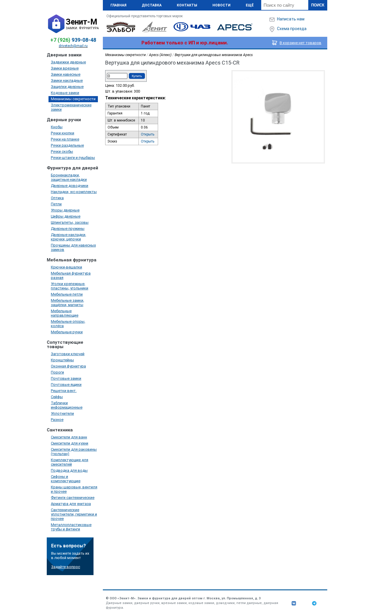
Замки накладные (67, 80)
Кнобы (57, 127)
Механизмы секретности (73, 99)
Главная (118, 5)
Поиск (317, 5)
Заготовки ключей (67, 354)
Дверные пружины (67, 228)
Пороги (57, 372)
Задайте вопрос (65, 567)
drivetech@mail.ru (73, 46)
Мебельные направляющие (64, 313)
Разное (57, 419)
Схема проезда (292, 28)
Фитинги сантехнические (72, 497)
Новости (221, 5)
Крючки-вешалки (66, 267)
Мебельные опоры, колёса (68, 323)
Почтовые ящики (66, 384)
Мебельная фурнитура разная (71, 275)
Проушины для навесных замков (73, 247)
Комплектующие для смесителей (69, 462)
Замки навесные (65, 74)
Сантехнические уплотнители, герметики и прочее (74, 514)
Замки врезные (65, 68)
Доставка (152, 5)
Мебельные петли (67, 294)
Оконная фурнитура (68, 366)
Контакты (187, 5)
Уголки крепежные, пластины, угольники (69, 286)
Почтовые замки (66, 378)
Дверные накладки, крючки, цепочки (68, 236)
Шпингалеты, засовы (70, 222)
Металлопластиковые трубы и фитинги (71, 527)
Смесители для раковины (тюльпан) (74, 451)
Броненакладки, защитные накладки (69, 177)
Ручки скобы (62, 151)
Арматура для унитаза (71, 504)
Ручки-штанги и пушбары (73, 157)
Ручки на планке (65, 139)
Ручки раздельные (67, 145)
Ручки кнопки (62, 133)
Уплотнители (62, 413)
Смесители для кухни (69, 443)
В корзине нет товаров (300, 43)
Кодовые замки (65, 93)
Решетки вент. (64, 390)
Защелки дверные (67, 86)
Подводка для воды (69, 470)
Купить (137, 76)
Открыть (147, 134)
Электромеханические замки (71, 107)
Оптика (57, 198)
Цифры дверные (65, 216)
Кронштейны (62, 360)
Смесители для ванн (69, 437)
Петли (56, 204)
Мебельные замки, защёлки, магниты (67, 302)
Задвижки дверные (68, 62)
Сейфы (57, 397)
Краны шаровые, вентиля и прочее (74, 489)
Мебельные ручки (67, 332)
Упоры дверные (65, 210)
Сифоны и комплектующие (65, 478)
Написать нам (290, 19)
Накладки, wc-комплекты (74, 192)
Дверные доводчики (69, 185)
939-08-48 (73, 40)
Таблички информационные (66, 405)
